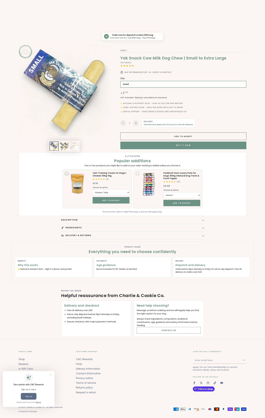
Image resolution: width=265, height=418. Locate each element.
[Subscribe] (244, 360)
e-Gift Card (26, 368)
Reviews (23, 364)
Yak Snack (125, 63)
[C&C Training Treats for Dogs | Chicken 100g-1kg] (78, 184)
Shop (22, 359)
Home (123, 50)
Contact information (88, 373)
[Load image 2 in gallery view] (64, 146)
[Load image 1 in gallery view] (54, 146)
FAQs (79, 364)
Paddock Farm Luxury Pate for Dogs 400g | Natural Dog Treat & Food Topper (181, 176)
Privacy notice (84, 378)
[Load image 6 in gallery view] (74, 146)
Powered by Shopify (28, 411)
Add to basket (111, 200)
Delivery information (88, 368)
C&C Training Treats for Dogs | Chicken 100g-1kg (109, 174)
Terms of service (86, 383)
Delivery (139, 97)
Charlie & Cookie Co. (35, 407)
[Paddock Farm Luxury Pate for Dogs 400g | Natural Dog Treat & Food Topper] (148, 184)
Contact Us (168, 330)
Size (122, 78)
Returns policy (84, 387)
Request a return (86, 392)
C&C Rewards (84, 359)
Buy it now (183, 145)
